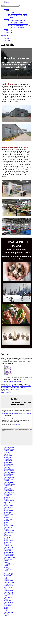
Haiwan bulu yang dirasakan (16, 20)
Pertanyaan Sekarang (7, 363)
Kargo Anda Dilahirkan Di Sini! (17, 15)
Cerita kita (11, 12)
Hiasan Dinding (5, 387)
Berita (6, 29)
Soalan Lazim (8, 30)
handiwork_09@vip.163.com (12, 381)
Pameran (10, 17)
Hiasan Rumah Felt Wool (15, 22)
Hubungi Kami (8, 32)
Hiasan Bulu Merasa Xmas (16, 27)
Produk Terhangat (6, 386)
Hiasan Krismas (14, 389)
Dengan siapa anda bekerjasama (17, 14)
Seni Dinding (19, 387)
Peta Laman (15, 386)
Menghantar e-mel (6, 392)
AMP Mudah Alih (25, 386)
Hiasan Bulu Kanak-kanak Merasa (18, 24)
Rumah (6, 9)
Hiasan (13, 387)
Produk (6, 19)
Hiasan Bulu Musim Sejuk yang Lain (19, 25)
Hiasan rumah (5, 389)
